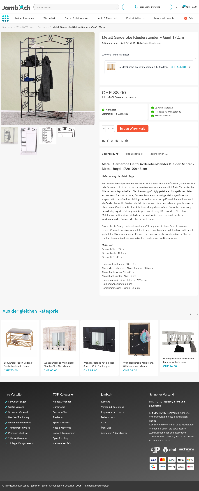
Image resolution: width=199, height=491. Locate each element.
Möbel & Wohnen (25, 27)
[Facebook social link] (108, 141)
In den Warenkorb (132, 128)
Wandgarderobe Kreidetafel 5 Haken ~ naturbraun (138, 364)
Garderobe (43, 27)
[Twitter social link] (121, 141)
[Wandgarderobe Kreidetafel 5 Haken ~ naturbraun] (139, 339)
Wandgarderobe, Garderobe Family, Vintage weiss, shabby (178, 362)
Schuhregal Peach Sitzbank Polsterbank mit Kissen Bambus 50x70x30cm (18, 366)
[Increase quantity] (113, 128)
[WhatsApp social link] (126, 141)
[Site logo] (16, 7)
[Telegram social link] (116, 141)
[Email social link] (103, 141)
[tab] (110, 154)
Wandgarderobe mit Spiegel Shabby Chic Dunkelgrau (98, 364)
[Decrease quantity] (104, 128)
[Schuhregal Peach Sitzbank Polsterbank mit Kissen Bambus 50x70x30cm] (20, 339)
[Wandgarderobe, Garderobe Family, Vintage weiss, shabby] (179, 337)
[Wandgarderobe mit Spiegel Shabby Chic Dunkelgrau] (99, 339)
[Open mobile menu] (5, 18)
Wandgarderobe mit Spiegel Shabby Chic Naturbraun (59, 364)
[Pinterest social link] (112, 141)
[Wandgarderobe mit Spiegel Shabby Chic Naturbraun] (60, 339)
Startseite (7, 27)
